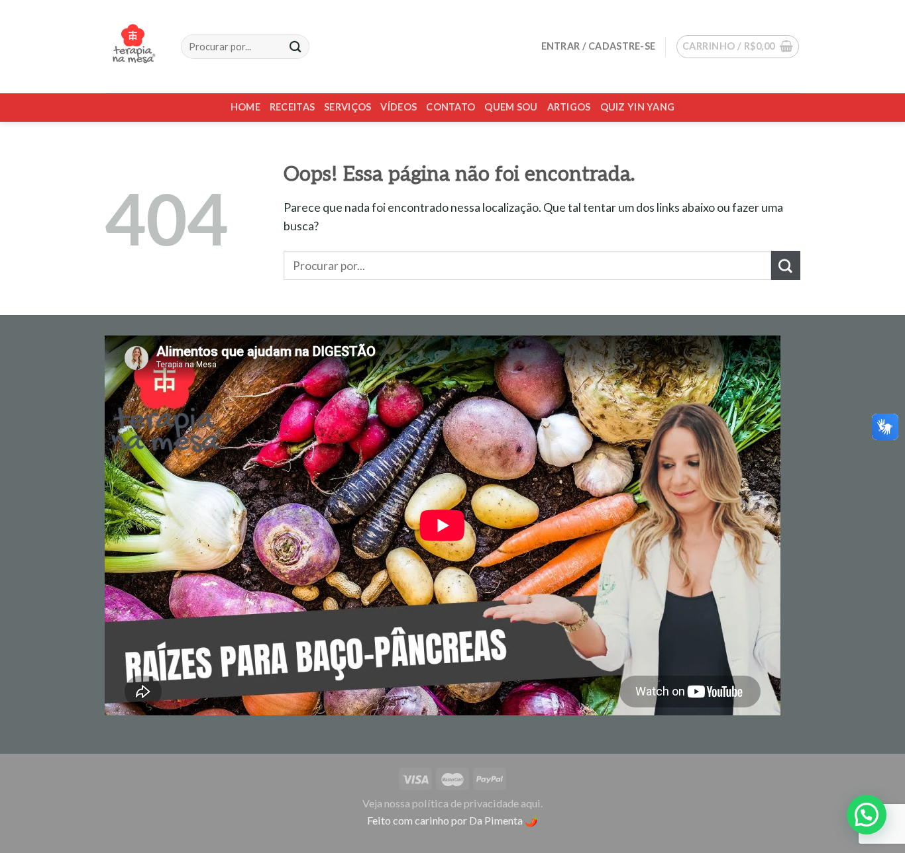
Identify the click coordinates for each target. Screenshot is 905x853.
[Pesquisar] (295, 46)
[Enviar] (785, 265)
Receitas (292, 106)
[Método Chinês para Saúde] (133, 46)
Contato (450, 106)
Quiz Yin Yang (637, 106)
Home (245, 106)
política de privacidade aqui (476, 803)
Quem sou (510, 106)
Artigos (569, 106)
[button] (866, 814)
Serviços (347, 106)
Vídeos (398, 106)
